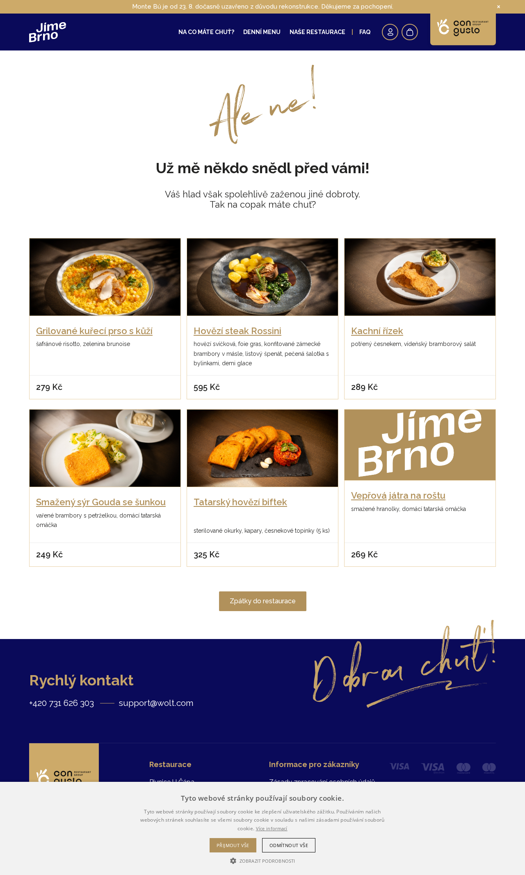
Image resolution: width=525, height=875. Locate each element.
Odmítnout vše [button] (288, 845)
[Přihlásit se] (390, 32)
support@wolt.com (156, 703)
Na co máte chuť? (206, 32)
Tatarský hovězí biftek (240, 502)
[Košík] (410, 32)
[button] (262, 861)
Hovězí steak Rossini (237, 330)
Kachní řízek (377, 330)
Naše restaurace (317, 32)
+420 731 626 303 (61, 703)
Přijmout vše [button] (233, 845)
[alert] (262, 828)
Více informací (272, 828)
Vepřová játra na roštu (398, 495)
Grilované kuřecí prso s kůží (94, 330)
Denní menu (262, 32)
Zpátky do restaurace (263, 601)
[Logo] (47, 32)
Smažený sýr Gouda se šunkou (101, 502)
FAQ (364, 32)
